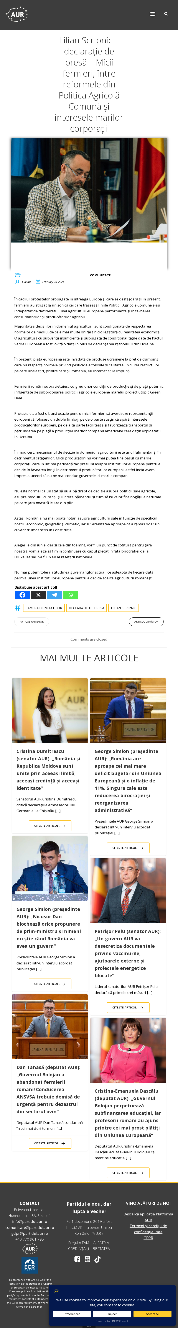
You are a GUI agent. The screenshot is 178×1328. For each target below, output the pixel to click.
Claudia (26, 282)
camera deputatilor (44, 608)
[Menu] (152, 14)
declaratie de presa (86, 608)
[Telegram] (54, 595)
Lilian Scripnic (123, 608)
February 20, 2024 (53, 282)
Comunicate (100, 275)
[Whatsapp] (70, 595)
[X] (38, 595)
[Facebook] (22, 595)
